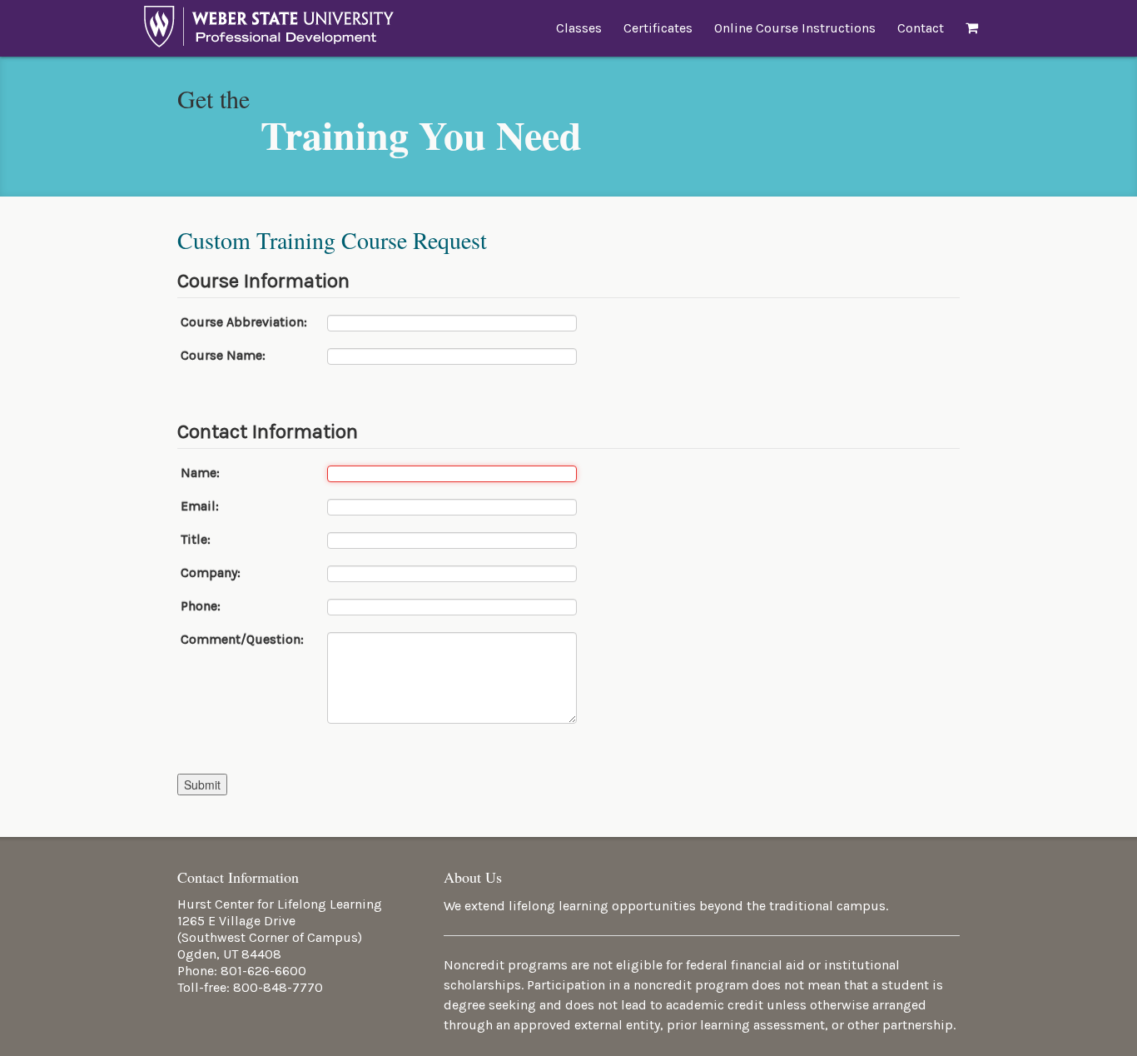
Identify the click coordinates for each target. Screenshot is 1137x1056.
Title (194, 539)
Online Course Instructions (795, 28)
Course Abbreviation (241, 322)
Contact (920, 28)
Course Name (221, 355)
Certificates (658, 28)
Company (209, 572)
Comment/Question (240, 639)
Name (198, 473)
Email (198, 506)
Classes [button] (579, 28)
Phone (199, 606)
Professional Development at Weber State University (269, 31)
